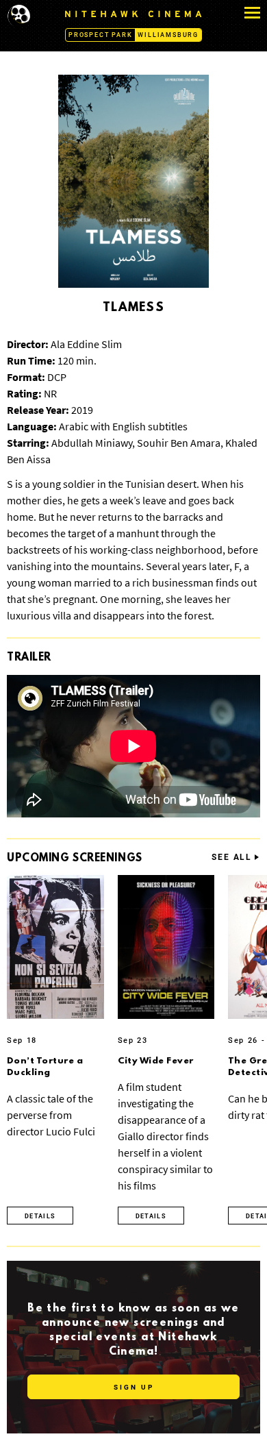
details (40, 1216)
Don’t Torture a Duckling (45, 1067)
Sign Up (134, 1387)
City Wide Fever (156, 1061)
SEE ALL (232, 857)
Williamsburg (168, 35)
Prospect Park (100, 35)
